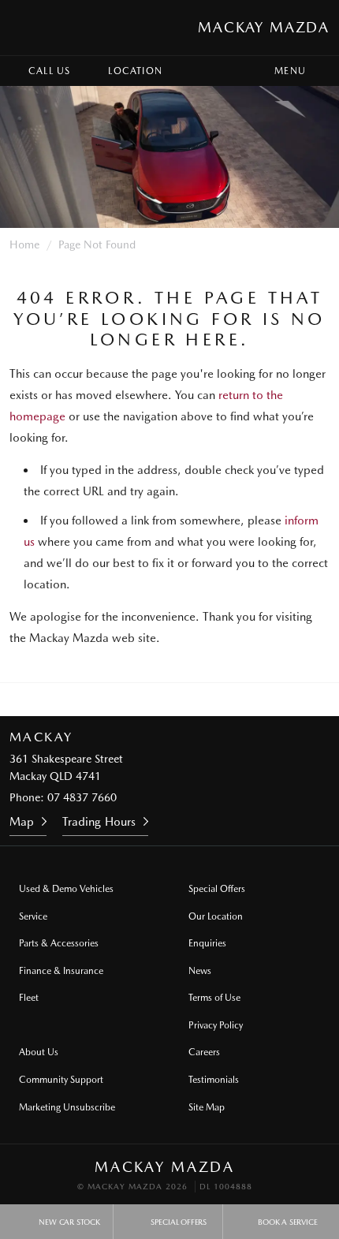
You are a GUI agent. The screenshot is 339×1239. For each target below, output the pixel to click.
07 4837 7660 (82, 797)
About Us (38, 1052)
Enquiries (207, 943)
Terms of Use (214, 997)
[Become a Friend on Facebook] (190, 699)
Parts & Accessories (59, 943)
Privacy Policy (215, 1025)
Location (135, 71)
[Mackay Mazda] (26, 28)
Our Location (215, 916)
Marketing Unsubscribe (67, 1107)
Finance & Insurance (61, 970)
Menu (290, 71)
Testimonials (213, 1079)
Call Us (49, 71)
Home (24, 244)
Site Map (206, 1107)
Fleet (29, 997)
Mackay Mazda (264, 27)
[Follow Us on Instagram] (148, 699)
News (199, 970)
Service (33, 916)
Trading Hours (99, 822)
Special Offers (216, 888)
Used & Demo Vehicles (66, 888)
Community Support (61, 1079)
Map (21, 822)
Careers (204, 1052)
